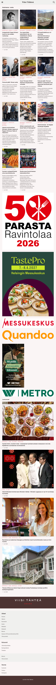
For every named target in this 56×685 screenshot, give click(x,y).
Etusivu (3, 616)
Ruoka (10, 30)
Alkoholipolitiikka (6, 645)
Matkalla (14, 585)
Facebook (4, 668)
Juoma (3, 624)
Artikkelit (22, 30)
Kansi (10, 441)
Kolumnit (28, 30)
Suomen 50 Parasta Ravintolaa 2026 (10, 634)
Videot (4, 78)
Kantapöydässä (5, 648)
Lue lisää (6, 49)
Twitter (3, 670)
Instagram (4, 672)
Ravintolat (5, 30)
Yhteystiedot (5, 636)
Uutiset (46, 30)
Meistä (3, 631)
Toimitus (4, 650)
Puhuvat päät (12, 77)
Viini (20, 537)
